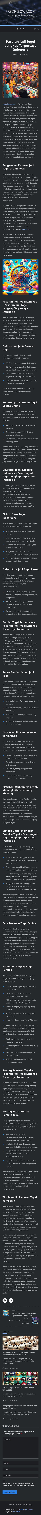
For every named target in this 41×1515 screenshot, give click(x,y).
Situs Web (7, 1476)
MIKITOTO (26, 229)
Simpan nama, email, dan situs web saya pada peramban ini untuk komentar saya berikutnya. (19, 1484)
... (14, 1363)
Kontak (25, 1504)
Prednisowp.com (20, 11)
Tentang (18, 1504)
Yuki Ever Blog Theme (25, 1509)
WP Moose (16, 1512)
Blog (30, 1504)
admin (16, 54)
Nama (6, 1463)
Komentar (7, 1440)
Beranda (11, 1504)
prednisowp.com (9, 104)
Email (6, 1469)
